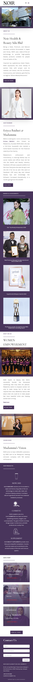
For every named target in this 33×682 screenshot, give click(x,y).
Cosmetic (16, 511)
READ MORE (7, 185)
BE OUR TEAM (8, 407)
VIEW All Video (16, 632)
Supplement (16, 538)
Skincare (16, 483)
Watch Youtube (11, 578)
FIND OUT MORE (8, 80)
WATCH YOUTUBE (11, 621)
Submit (26, 660)
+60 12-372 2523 (7, 674)
